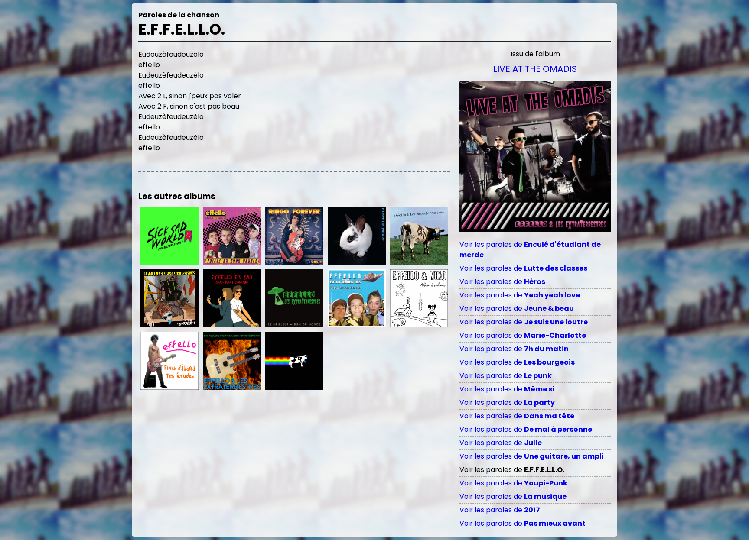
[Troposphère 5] (169, 298)
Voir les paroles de (523, 268)
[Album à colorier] (419, 298)
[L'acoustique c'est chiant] (232, 361)
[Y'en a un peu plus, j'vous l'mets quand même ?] (294, 361)
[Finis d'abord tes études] (169, 361)
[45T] (419, 236)
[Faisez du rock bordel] (232, 236)
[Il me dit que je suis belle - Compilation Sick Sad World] (169, 236)
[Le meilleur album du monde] (294, 298)
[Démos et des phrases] (357, 298)
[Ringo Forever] (294, 236)
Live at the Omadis (535, 69)
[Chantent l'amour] (232, 298)
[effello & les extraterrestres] (357, 236)
